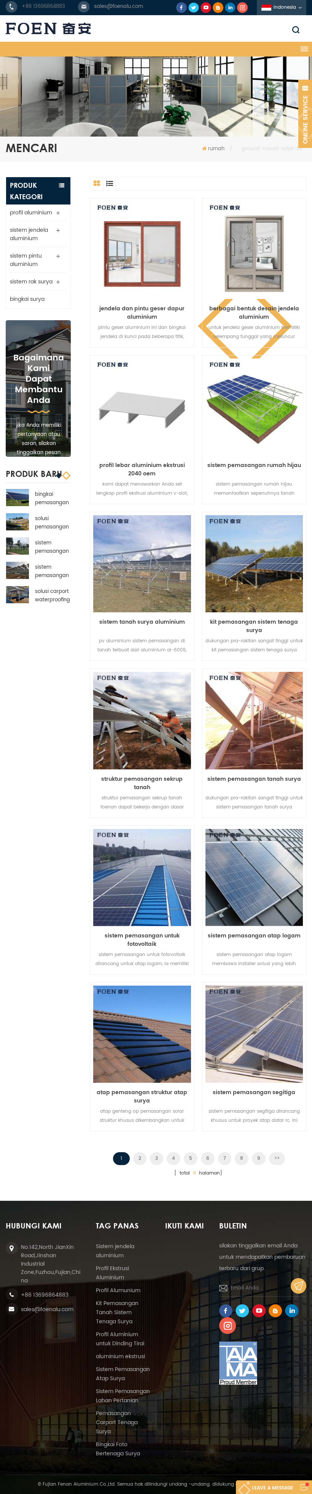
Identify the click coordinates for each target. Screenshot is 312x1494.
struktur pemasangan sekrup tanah (142, 783)
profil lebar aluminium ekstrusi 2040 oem (142, 469)
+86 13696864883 (43, 7)
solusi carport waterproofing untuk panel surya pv (52, 596)
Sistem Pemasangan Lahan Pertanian (123, 1396)
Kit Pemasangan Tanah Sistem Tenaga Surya (117, 1312)
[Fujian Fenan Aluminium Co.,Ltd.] (156, 28)
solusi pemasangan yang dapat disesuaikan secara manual (52, 523)
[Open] (305, 114)
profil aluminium (31, 212)
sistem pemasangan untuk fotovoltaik (142, 940)
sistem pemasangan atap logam (254, 936)
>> (277, 1158)
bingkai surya (27, 299)
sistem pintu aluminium (26, 260)
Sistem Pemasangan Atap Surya (123, 1374)
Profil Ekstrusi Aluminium (112, 1273)
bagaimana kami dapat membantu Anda (38, 379)
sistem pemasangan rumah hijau (52, 547)
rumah (216, 149)
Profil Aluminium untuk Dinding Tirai (120, 1339)
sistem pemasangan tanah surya (254, 779)
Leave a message (272, 1488)
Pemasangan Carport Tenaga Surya (117, 1422)
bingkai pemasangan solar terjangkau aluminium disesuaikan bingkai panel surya (52, 499)
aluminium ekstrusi (120, 1356)
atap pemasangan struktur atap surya (142, 1096)
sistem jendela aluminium (29, 234)
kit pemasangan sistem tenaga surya (254, 626)
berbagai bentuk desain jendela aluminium (254, 313)
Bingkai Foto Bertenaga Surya (118, 1449)
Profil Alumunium (118, 1290)
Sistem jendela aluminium (115, 1251)
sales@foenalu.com (118, 7)
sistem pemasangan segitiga (254, 1092)
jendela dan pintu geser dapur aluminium (142, 313)
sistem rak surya (31, 281)
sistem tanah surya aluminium (142, 622)
